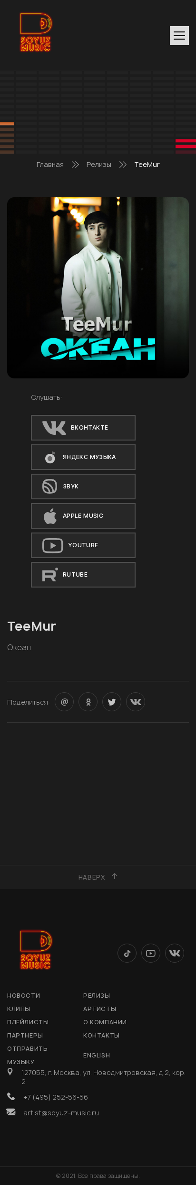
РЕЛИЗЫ (96, 996)
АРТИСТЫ (99, 1009)
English (96, 1055)
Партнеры (25, 1035)
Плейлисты (28, 1022)
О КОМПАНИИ (105, 1022)
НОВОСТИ (23, 996)
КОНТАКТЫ (101, 1035)
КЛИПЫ (18, 1009)
